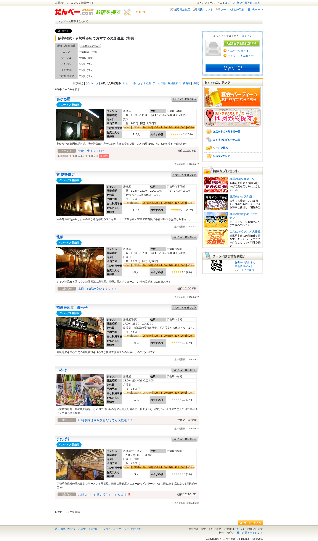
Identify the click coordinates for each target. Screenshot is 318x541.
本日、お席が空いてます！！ (97, 289)
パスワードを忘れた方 (241, 56)
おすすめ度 (144, 83)
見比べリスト (205, 9)
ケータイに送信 (244, 270)
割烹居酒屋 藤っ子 (72, 307)
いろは (61, 370)
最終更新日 (174, 83)
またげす (63, 439)
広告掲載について (65, 528)
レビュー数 (129, 83)
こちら (238, 528)
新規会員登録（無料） (250, 2)
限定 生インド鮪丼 (91, 151)
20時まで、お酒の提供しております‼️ (104, 494)
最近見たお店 (182, 9)
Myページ (257, 9)
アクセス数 (159, 83)
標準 (195, 83)
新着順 (187, 83)
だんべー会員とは (238, 50)
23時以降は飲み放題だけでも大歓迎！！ (105, 420)
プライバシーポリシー (116, 528)
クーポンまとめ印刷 (232, 9)
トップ (62, 21)
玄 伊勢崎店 (65, 174)
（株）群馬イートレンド (248, 532)
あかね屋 (63, 99)
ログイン (230, 2)
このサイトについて (89, 528)
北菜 (59, 237)
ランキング (91, 83)
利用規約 (136, 528)
